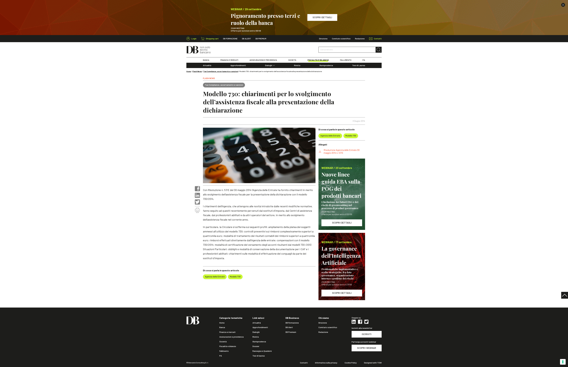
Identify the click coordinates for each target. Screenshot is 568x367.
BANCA (206, 60)
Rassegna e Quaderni (262, 351)
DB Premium (260, 38)
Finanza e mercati (227, 332)
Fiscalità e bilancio (227, 346)
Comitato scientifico (341, 38)
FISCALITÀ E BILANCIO (318, 60)
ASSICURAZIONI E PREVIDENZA (263, 60)
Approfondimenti (238, 65)
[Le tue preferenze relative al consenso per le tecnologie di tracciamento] (563, 362)
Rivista (297, 65)
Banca (222, 327)
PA (364, 60)
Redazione (360, 38)
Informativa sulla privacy (326, 363)
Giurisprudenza (326, 65)
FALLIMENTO (345, 60)
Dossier (255, 346)
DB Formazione (230, 38)
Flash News (197, 71)
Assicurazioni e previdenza (231, 337)
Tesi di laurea (258, 356)
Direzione (323, 38)
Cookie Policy (351, 363)
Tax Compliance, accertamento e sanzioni (220, 71)
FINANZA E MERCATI (229, 60)
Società (223, 341)
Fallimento (224, 351)
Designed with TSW (373, 363)
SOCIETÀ (292, 60)
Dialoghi (268, 65)
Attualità (207, 65)
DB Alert (246, 38)
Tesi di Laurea (358, 65)
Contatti (304, 363)
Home (188, 71)
